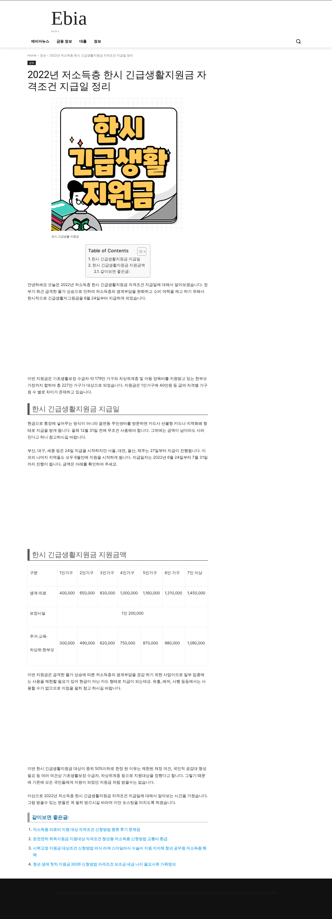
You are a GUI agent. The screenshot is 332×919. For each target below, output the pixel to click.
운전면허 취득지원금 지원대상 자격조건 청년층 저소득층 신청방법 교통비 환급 (100, 838)
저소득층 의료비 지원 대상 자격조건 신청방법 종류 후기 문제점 (86, 829)
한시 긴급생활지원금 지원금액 (118, 265)
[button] (298, 41)
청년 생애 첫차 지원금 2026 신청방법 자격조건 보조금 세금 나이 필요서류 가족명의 (104, 864)
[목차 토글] (139, 251)
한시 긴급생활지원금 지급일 (116, 258)
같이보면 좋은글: (115, 271)
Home (32, 55)
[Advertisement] (118, 340)
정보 (43, 55)
